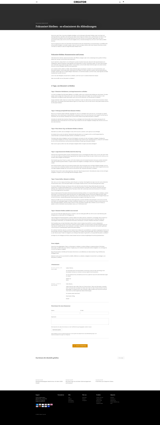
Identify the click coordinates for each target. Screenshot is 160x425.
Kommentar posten (57, 329)
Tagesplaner (99, 399)
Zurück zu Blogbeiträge (81, 345)
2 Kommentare (39, 23)
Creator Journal (99, 397)
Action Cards (99, 400)
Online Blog (70, 400)
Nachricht (53, 316)
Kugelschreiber (99, 403)
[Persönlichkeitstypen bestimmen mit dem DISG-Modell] (50, 370)
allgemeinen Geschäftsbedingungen (87, 333)
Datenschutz (113, 400)
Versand (112, 397)
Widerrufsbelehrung (114, 401)
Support (70, 399)
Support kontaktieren (40, 401)
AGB (111, 403)
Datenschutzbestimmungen (57, 334)
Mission (84, 399)
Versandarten (71, 401)
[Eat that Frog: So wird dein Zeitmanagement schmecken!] (80, 370)
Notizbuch (98, 401)
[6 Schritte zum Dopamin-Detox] (110, 370)
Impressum (112, 399)
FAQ (69, 397)
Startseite (84, 397)
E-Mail (81, 310)
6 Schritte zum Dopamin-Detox (104, 381)
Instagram (84, 400)
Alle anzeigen (120, 357)
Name (52, 310)
